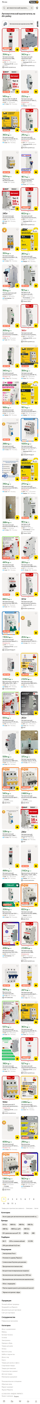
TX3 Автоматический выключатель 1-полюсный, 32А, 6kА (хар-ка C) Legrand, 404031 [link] (9, 293)
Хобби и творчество (8, 1354)
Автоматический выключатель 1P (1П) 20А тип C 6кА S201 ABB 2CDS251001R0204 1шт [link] (11, 721)
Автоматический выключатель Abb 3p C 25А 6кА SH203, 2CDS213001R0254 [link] (28, 447)
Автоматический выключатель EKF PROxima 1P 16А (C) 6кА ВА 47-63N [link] (29, 835)
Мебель (4, 1332)
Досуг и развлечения (8, 1329)
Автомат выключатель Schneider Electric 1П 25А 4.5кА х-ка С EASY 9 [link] (29, 760)
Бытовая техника (7, 1335)
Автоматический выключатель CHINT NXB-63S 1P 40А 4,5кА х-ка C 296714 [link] (11, 834)
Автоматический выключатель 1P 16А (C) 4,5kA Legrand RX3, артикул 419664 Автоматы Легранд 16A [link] (29, 99)
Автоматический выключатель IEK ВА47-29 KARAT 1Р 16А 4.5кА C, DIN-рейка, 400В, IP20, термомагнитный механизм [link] (28, 410)
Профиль (36, 1401)
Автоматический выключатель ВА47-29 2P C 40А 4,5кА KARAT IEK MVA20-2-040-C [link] (10, 256)
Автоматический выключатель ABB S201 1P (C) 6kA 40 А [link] (28, 565)
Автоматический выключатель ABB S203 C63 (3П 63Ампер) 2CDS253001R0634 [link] (28, 682)
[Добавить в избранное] (17, 30)
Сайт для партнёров (8, 1313)
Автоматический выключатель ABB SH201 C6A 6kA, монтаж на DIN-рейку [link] (11, 874)
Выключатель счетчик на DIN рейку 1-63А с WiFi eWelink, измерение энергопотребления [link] (29, 874)
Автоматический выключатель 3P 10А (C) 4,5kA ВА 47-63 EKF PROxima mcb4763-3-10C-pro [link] (10, 1145)
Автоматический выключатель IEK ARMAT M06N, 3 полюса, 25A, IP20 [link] (10, 1182)
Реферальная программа (10, 1321)
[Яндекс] (16, 1396)
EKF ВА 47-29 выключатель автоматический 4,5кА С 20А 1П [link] (29, 525)
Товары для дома (7, 1346)
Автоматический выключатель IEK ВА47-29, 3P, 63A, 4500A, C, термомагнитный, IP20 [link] (10, 796)
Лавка (12, 1401)
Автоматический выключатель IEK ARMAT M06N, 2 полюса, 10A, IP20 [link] (29, 912)
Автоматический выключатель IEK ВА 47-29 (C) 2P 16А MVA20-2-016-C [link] (29, 1030)
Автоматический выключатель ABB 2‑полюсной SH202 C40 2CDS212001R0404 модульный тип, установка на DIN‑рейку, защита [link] (29, 951)
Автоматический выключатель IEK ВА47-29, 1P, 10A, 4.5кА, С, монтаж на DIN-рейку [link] (28, 993)
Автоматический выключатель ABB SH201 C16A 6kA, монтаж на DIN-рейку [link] (10, 1066)
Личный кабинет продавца (10, 1304)
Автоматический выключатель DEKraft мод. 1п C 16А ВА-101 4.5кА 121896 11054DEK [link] (28, 138)
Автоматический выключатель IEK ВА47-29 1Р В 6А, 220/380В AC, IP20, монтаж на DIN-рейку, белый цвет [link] (29, 487)
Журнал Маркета (7, 1390)
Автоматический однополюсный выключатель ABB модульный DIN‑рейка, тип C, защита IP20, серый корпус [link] (28, 57)
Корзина (28, 1401)
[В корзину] (17, 49)
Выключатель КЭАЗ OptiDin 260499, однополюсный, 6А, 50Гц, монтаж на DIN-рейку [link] (28, 180)
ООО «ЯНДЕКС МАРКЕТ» (15, 1394)
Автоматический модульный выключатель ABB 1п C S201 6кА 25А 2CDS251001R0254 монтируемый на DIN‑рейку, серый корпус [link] (29, 1066)
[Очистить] (31, 8)
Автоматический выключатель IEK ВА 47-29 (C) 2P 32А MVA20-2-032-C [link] (10, 138)
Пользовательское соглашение (11, 1381)
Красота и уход (7, 1351)
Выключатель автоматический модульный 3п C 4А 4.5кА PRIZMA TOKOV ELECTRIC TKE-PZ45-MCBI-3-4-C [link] (10, 993)
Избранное (20, 1401)
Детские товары (7, 1374)
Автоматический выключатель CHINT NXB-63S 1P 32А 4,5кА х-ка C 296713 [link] (10, 447)
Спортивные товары (8, 1365)
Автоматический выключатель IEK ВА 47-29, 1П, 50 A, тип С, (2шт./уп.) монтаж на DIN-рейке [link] (10, 525)
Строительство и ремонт (10, 1371)
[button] (37, 8)
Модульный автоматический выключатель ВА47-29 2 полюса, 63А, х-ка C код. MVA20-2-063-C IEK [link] (10, 179)
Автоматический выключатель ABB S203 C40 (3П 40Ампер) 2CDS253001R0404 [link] (28, 1105)
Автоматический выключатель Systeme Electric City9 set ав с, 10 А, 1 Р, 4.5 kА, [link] (29, 602)
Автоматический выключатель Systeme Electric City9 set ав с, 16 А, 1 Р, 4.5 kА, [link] (29, 333)
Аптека (4, 1349)
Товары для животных (9, 1368)
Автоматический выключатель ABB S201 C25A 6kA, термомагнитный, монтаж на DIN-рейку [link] (10, 760)
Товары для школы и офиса (10, 1363)
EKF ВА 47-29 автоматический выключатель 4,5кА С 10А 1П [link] (28, 293)
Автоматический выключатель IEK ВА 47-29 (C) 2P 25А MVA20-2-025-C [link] (29, 374)
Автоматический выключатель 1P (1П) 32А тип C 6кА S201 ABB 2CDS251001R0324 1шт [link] (10, 1030)
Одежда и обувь (7, 1343)
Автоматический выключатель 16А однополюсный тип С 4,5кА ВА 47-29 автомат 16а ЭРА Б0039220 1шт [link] (10, 410)
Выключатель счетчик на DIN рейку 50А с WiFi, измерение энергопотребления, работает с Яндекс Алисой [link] (11, 682)
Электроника (6, 1340)
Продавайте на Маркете (9, 1307)
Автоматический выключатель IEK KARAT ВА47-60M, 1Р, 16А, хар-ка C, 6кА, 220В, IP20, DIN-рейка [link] (29, 257)
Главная (4, 1401)
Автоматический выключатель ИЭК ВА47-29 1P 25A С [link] (10, 487)
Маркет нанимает (7, 1387)
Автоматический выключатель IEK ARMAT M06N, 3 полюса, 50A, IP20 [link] (29, 796)
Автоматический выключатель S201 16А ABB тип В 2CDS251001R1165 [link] (28, 1182)
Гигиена (4, 1337)
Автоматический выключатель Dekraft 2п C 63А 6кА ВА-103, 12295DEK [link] (10, 640)
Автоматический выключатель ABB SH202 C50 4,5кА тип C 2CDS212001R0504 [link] (11, 602)
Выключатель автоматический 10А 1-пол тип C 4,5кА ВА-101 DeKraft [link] (10, 912)
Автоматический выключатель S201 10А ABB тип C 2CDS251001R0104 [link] (10, 951)
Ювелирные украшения (9, 1377)
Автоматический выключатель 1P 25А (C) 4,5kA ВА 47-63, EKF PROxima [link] (29, 721)
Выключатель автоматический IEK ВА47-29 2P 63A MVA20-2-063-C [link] (29, 1145)
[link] (20, 1216)
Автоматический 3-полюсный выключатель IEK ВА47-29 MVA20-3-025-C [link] (10, 1105)
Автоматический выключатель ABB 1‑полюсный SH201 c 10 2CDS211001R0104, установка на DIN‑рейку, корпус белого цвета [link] (10, 57)
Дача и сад (5, 1357)
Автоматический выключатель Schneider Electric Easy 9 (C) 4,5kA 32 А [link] (10, 333)
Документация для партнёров (11, 1310)
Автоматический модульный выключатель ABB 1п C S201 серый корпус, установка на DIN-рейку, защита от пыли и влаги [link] (29, 216)
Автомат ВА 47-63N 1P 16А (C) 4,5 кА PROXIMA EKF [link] (10, 99)
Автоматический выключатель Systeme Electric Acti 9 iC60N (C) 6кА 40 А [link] (10, 374)
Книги (4, 1360)
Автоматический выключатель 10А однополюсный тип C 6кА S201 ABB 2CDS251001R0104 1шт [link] (10, 565)
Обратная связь (7, 1384)
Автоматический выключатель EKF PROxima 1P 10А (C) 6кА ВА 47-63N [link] (10, 216)
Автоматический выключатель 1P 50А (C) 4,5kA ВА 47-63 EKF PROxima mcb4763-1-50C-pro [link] (29, 640)
